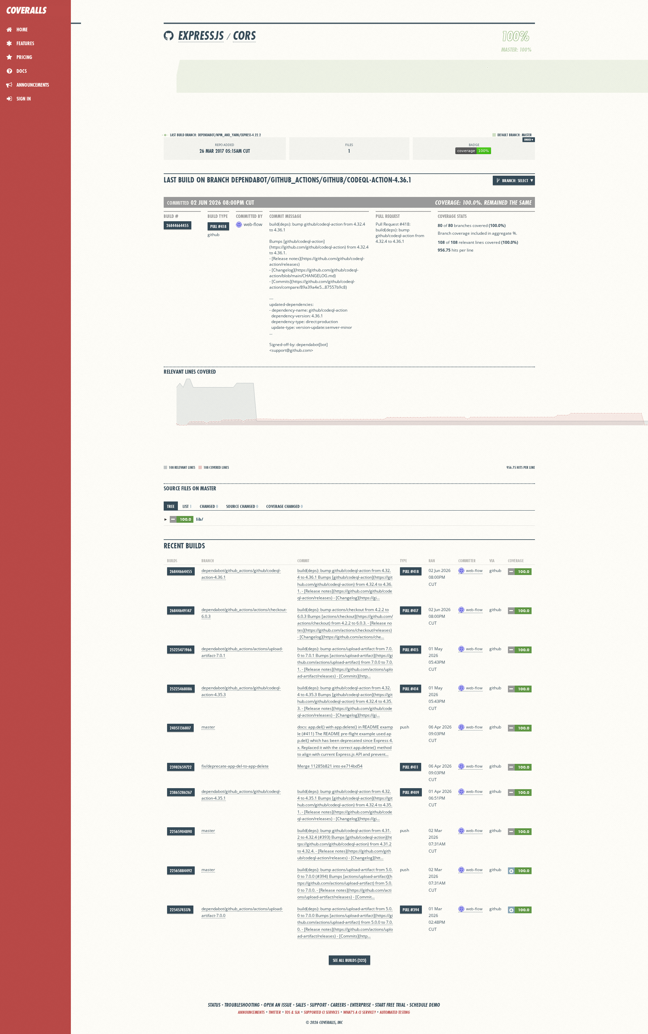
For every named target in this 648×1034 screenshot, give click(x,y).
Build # (171, 216)
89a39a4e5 (311, 287)
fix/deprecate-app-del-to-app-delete (235, 766)
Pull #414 (410, 689)
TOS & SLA (292, 1012)
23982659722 (181, 767)
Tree (170, 506)
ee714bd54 (351, 766)
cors (244, 35)
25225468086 (181, 689)
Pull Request (388, 216)
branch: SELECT (514, 180)
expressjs (201, 35)
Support (318, 1004)
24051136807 (180, 728)
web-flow (253, 224)
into (336, 766)
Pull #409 (411, 792)
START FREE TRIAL (390, 1004)
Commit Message (285, 216)
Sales (301, 1004)
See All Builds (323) (349, 960)
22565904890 (181, 831)
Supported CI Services (321, 1012)
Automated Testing (395, 1012)
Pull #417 (410, 610)
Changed (209, 506)
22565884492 (181, 870)
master (208, 726)
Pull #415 (410, 650)
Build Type (217, 216)
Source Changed (242, 506)
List (187, 506)
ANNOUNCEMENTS (251, 1012)
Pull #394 (411, 910)
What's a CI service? (359, 1012)
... (323, 287)
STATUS (214, 1004)
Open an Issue (278, 1004)
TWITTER (275, 1012)
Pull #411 (410, 767)
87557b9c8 (335, 287)
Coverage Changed (284, 506)
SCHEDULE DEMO (424, 1004)
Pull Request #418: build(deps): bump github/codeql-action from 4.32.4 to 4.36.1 (400, 232)
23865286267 (181, 792)
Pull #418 (218, 226)
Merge (304, 766)
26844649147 (181, 610)
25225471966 (181, 650)
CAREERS (338, 1004)
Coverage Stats (452, 216)
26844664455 (177, 225)
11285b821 (321, 766)
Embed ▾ (528, 140)
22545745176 (180, 910)
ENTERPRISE (360, 1004)
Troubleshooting (242, 1004)
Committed (178, 202)
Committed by (249, 216)
